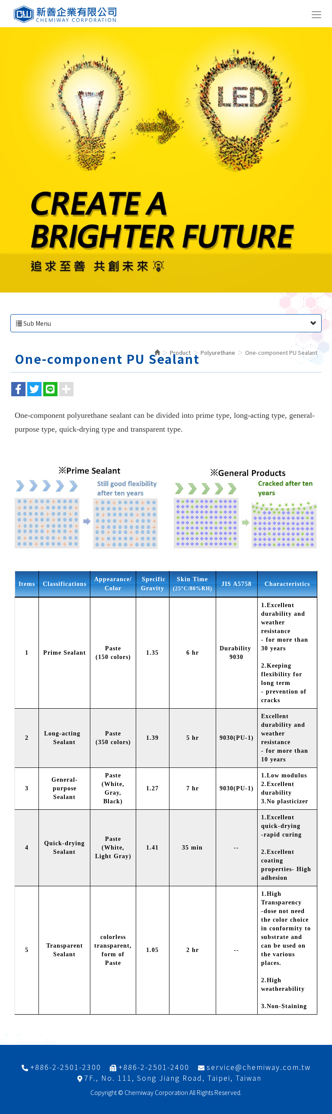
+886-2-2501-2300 (65, 1067)
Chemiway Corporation (66, 14)
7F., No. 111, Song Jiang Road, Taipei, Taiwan (173, 1078)
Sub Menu (36, 323)
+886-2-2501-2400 (153, 1067)
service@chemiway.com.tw (259, 1067)
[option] (166, 160)
